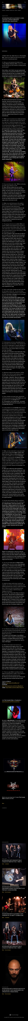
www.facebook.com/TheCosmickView (11, 701)
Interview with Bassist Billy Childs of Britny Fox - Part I (12, 947)
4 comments (7, 917)
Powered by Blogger (15, 1014)
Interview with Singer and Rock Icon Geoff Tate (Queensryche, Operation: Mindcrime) (13, 990)
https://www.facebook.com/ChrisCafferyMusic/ (12, 686)
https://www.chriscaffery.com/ (12, 683)
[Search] (25, 2)
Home (3, 10)
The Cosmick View (7, 4)
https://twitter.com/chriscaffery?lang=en (15, 687)
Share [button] (3, 803)
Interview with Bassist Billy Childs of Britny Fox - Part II (12, 860)
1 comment (7, 863)
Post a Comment (8, 892)
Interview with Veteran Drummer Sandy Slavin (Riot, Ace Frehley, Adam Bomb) (13, 888)
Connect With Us (10, 10)
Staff (16, 10)
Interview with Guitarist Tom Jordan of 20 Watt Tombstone (12, 914)
